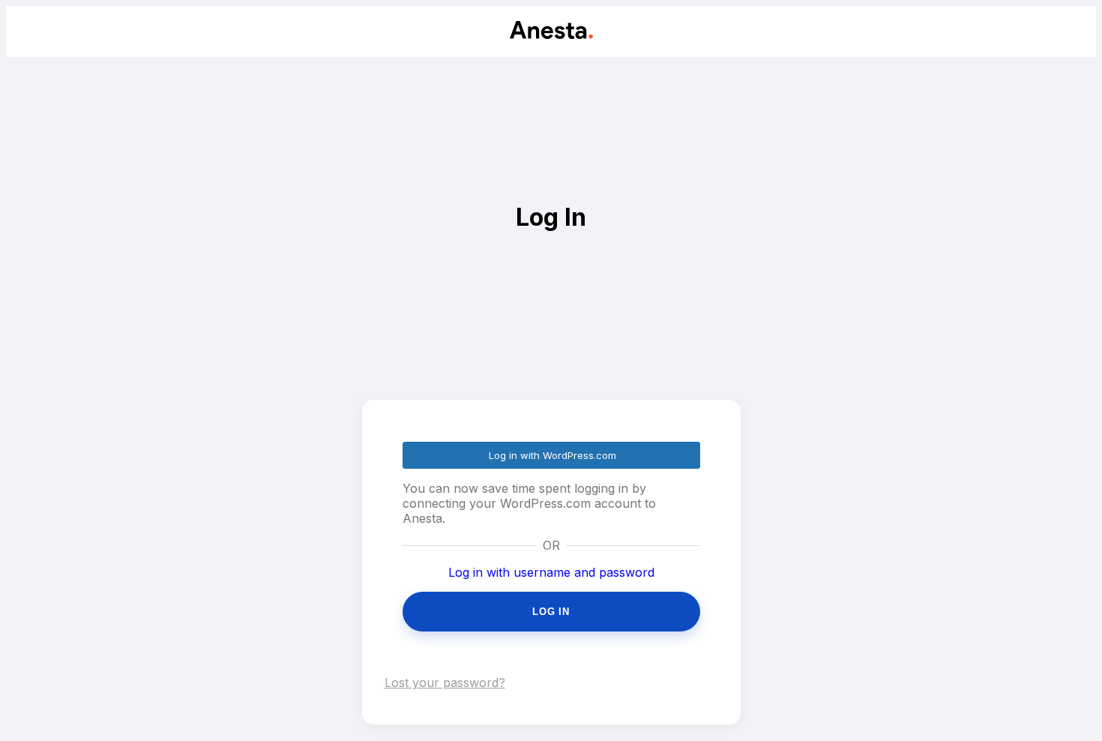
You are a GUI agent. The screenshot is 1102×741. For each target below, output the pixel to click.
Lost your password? (445, 682)
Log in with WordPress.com (552, 455)
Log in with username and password (551, 572)
